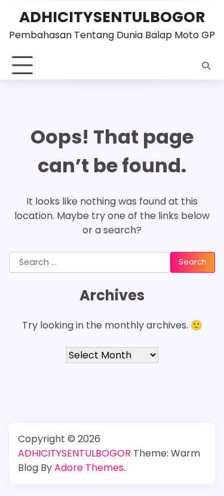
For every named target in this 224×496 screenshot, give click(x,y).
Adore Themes (89, 467)
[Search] (206, 66)
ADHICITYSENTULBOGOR (112, 17)
